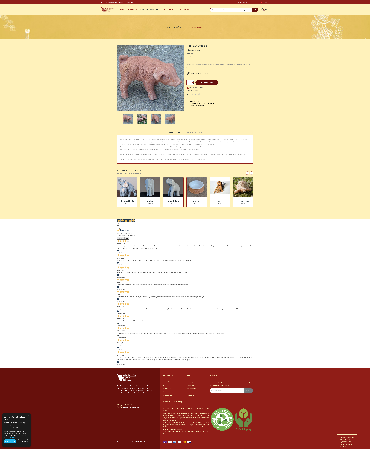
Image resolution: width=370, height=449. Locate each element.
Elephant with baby (127, 201)
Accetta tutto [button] (10, 441)
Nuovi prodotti (191, 385)
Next (126, 238)
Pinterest (199, 94)
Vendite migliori (191, 388)
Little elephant (173, 201)
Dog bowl (196, 201)
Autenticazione (191, 392)
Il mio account (190, 395)
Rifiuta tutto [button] (23, 441)
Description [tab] (174, 132)
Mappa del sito (168, 395)
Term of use (167, 382)
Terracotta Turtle (243, 201)
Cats (219, 201)
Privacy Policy (167, 388)
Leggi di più (11, 437)
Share (192, 94)
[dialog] (16, 430)
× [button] (28, 415)
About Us (166, 385)
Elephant (150, 201)
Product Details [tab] (194, 132)
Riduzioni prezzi (191, 382)
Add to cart (208, 83)
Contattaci (166, 392)
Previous (120, 238)
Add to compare (193, 90)
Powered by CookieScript (16, 445)
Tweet (196, 94)
